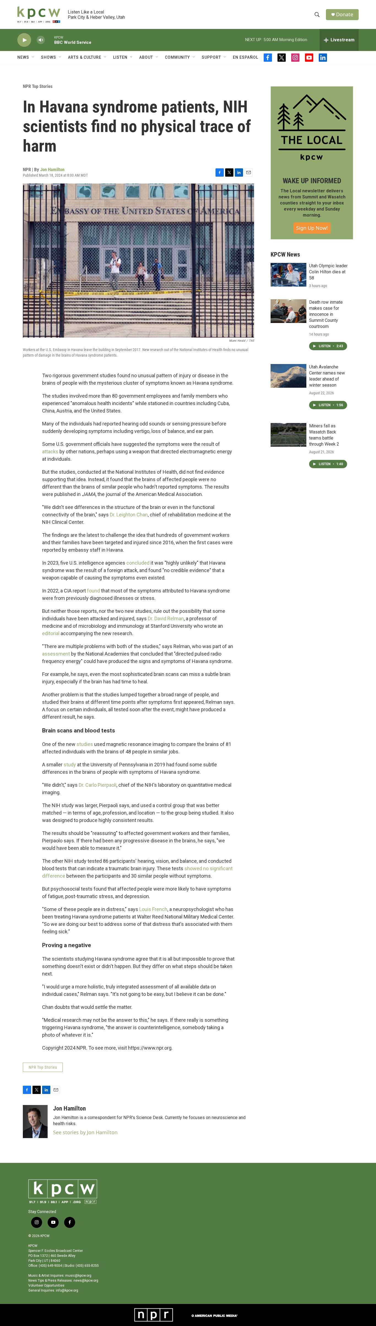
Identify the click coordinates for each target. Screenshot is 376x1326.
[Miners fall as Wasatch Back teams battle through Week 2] (288, 435)
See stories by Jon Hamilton (85, 1132)
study (70, 764)
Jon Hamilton (52, 169)
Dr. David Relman (166, 618)
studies (85, 744)
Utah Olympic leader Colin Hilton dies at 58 (328, 272)
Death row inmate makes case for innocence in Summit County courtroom (326, 314)
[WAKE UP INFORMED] (312, 128)
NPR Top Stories (38, 86)
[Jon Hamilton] (35, 1121)
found (93, 591)
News (23, 57)
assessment (56, 654)
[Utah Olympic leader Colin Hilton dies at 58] (288, 275)
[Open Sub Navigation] (33, 57)
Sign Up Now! (312, 228)
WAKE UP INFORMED (312, 181)
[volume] (40, 40)
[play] (24, 40)
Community (177, 57)
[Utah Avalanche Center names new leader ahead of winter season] (288, 376)
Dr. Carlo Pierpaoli (97, 785)
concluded (137, 563)
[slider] (49, 40)
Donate (344, 14)
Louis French (153, 909)
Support (211, 57)
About (146, 57)
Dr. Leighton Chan (129, 515)
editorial (50, 633)
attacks (50, 451)
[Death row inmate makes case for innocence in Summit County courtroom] (288, 311)
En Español (245, 57)
